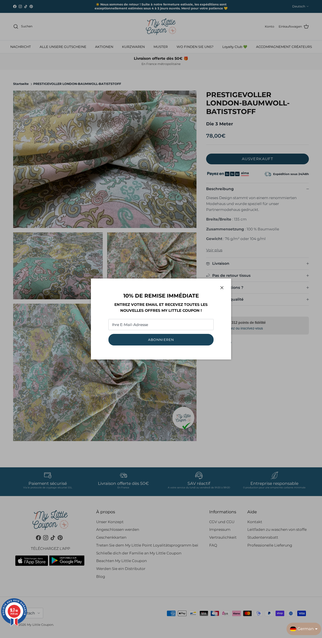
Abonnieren (161, 340)
